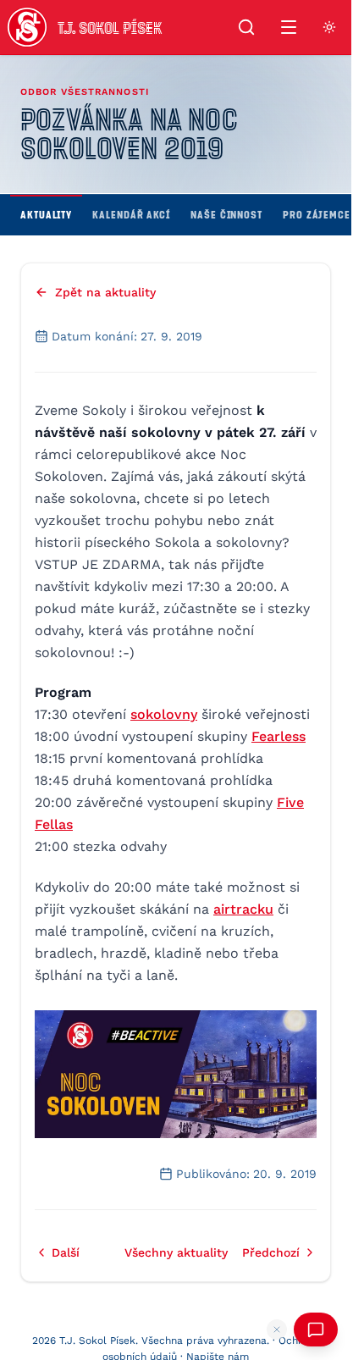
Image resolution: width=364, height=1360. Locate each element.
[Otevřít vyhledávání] (246, 27)
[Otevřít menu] (288, 27)
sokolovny (163, 714)
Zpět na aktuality (105, 292)
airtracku (243, 909)
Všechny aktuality (176, 1252)
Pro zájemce (316, 214)
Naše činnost (226, 214)
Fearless (278, 736)
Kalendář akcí (131, 214)
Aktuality (46, 214)
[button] (176, 1074)
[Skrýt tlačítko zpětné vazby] (277, 1329)
